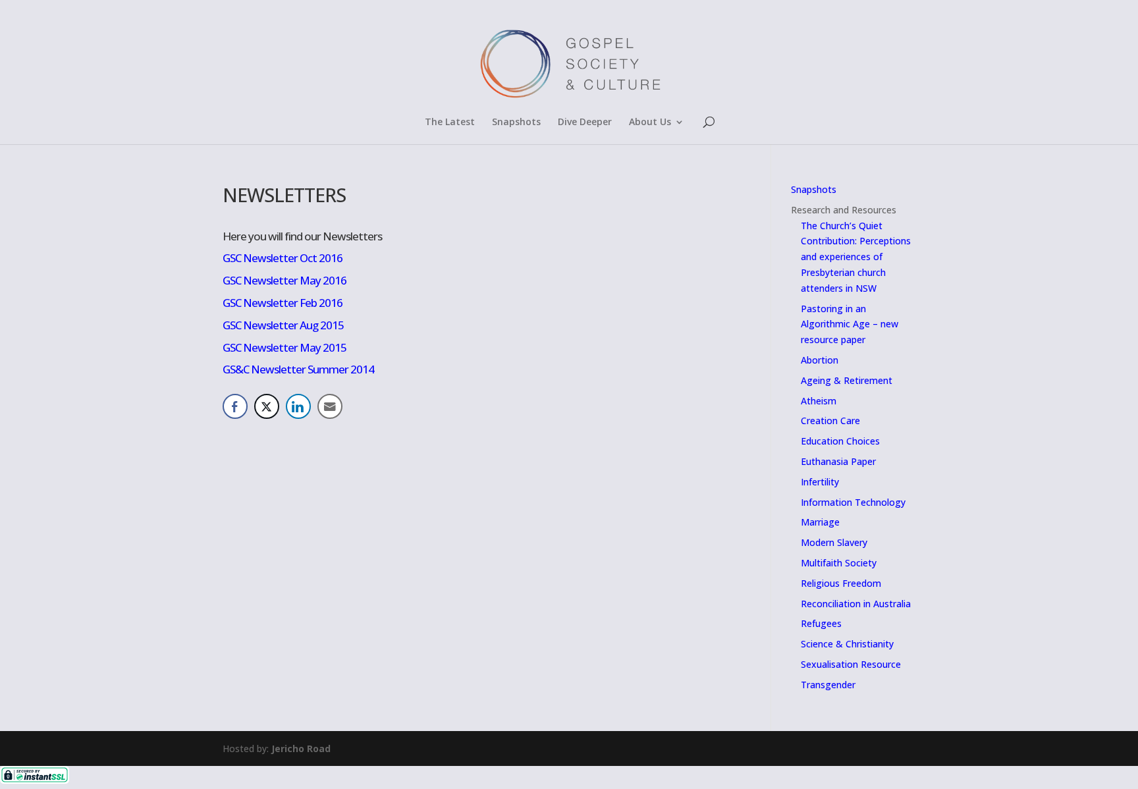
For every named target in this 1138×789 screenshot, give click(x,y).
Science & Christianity (847, 644)
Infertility (820, 482)
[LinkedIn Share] (298, 406)
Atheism (818, 400)
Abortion (819, 360)
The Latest (450, 122)
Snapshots (516, 122)
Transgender (828, 684)
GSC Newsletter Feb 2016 (282, 302)
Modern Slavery (834, 542)
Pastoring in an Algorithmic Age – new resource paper (849, 324)
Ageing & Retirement (846, 380)
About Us (650, 122)
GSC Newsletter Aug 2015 (283, 325)
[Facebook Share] (235, 406)
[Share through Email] (329, 406)
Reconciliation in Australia (856, 603)
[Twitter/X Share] (266, 406)
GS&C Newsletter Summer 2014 (298, 369)
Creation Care (830, 420)
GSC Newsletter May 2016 (284, 280)
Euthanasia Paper (838, 461)
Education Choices (840, 441)
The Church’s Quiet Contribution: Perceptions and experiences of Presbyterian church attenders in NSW (856, 256)
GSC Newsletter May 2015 (284, 347)
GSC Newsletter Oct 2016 (282, 257)
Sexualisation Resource (851, 664)
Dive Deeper (585, 122)
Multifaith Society (839, 563)
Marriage (820, 522)
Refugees (821, 623)
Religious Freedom (841, 583)
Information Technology (853, 502)
